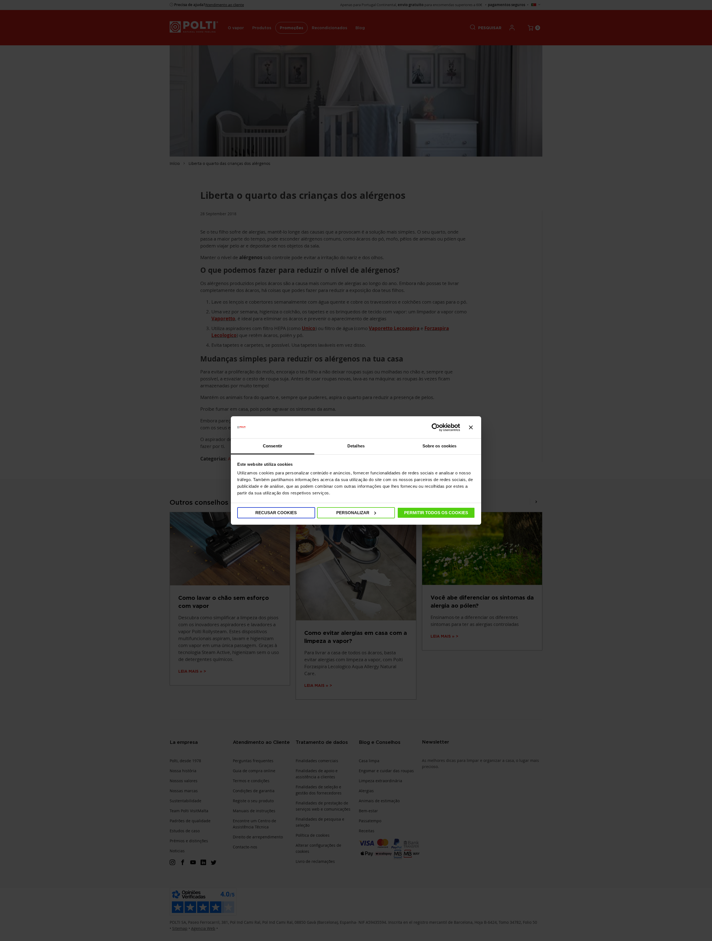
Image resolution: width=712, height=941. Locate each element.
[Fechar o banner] (471, 427)
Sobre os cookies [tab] (439, 446)
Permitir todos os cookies (436, 512)
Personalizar (352, 512)
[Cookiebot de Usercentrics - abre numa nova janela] (435, 427)
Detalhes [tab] (356, 446)
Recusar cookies (276, 512)
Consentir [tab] (272, 446)
